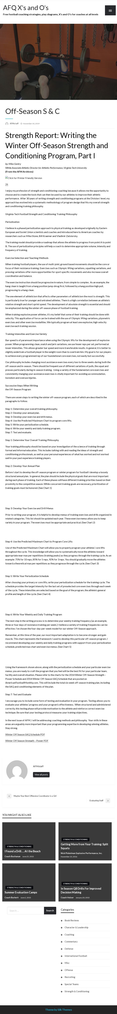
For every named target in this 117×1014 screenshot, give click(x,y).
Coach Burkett (12, 897)
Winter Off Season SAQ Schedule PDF (25, 734)
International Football (76, 955)
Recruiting (70, 977)
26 (6, 184)
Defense (69, 948)
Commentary (71, 941)
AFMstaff (14, 123)
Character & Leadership (76, 927)
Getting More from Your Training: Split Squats (84, 846)
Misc (67, 962)
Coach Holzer (67, 897)
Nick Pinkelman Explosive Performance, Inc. (81, 853)
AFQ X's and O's (26, 7)
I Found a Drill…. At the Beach (23, 851)
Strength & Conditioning (19, 846)
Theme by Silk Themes (58, 1009)
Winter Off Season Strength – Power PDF (26, 740)
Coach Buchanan (13, 856)
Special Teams (72, 984)
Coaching (69, 934)
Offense (69, 970)
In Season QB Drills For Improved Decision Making (81, 890)
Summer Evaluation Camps (21, 892)
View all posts (41, 774)
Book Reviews (72, 920)
